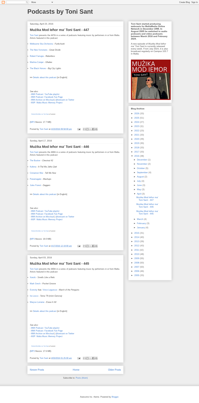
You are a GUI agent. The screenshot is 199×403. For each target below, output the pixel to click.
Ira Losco (34, 296)
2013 (137, 241)
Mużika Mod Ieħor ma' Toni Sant (39, 114)
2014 (137, 237)
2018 (137, 147)
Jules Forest (35, 185)
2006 (137, 271)
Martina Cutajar (37, 62)
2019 (137, 143)
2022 (137, 130)
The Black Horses (38, 68)
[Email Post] (78, 129)
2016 (137, 156)
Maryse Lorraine (37, 302)
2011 (137, 250)
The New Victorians (38, 50)
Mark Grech (35, 283)
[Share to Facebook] (93, 129)
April (139, 193)
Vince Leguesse (50, 290)
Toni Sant (34, 35)
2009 (137, 258)
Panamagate (35, 179)
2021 (137, 135)
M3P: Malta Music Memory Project (46, 102)
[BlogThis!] (87, 129)
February (142, 223)
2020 (137, 139)
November (142, 164)
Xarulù (33, 277)
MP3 (32, 122)
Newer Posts (37, 369)
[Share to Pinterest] (96, 129)
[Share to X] (90, 129)
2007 (137, 267)
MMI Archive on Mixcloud (42, 100)
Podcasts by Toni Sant (60, 11)
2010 (137, 254)
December (142, 159)
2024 (137, 122)
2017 (137, 151)
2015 (137, 233)
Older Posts (114, 369)
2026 (137, 113)
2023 (137, 126)
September (142, 172)
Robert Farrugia (37, 56)
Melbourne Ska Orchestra (41, 44)
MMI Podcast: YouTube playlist (45, 94)
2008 (137, 262)
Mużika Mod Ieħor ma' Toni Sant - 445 (59, 263)
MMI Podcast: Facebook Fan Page (47, 97)
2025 (137, 118)
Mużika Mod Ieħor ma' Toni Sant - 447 (59, 30)
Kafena (33, 167)
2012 (137, 245)
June (139, 185)
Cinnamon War (36, 173)
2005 (137, 275)
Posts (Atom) (82, 378)
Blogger (115, 397)
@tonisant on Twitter (65, 100)
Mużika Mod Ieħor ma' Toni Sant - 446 (59, 147)
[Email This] (84, 129)
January (141, 227)
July (139, 181)
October (141, 168)
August (140, 176)
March (140, 219)
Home (76, 369)
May (139, 189)
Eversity (33, 290)
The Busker (35, 160)
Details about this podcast (44, 77)
